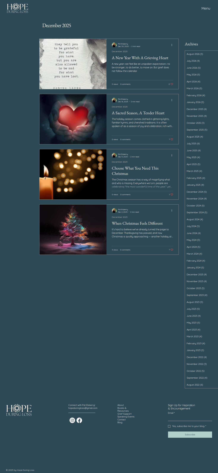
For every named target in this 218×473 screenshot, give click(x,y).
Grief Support (124, 413)
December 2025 (120, 51)
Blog (119, 422)
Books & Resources (123, 409)
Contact (121, 419)
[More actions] (173, 45)
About (120, 405)
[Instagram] (72, 420)
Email (171, 413)
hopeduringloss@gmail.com (82, 408)
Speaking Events (126, 416)
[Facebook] (79, 420)
